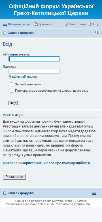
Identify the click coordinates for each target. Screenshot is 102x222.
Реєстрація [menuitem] (78, 24)
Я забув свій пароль (22, 76)
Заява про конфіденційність (67, 163)
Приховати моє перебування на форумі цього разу (51, 90)
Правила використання (22, 163)
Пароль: (9, 66)
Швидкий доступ (19, 24)
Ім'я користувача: (16, 54)
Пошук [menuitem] (97, 33)
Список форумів (21, 193)
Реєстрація (14, 177)
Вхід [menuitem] (96, 24)
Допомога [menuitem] (45, 24)
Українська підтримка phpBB (75, 203)
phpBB (35, 200)
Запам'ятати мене (27, 84)
